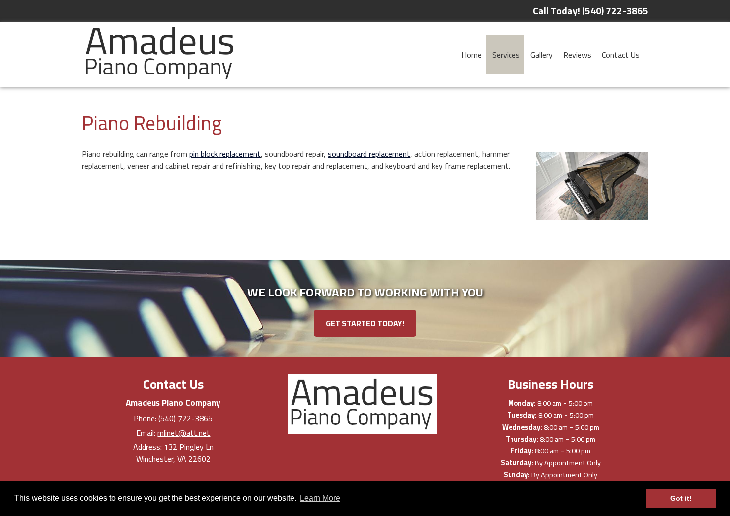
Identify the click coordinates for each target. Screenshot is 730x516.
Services (506, 54)
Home (471, 54)
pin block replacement (225, 154)
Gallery (541, 54)
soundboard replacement (369, 154)
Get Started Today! (365, 323)
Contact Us (621, 54)
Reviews (577, 54)
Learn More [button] (320, 498)
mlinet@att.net (183, 432)
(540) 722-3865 (185, 418)
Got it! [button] (681, 498)
